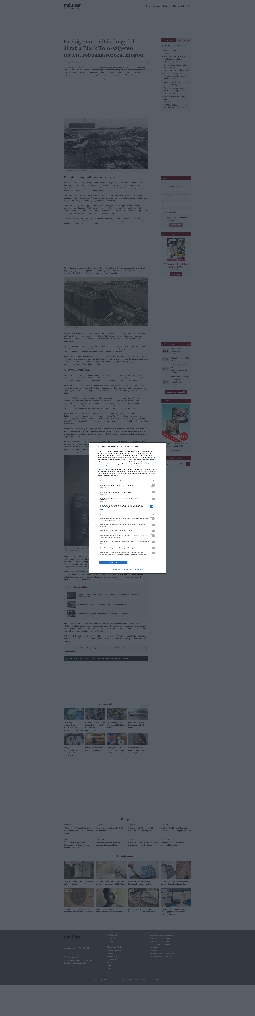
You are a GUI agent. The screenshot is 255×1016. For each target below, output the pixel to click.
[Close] (162, 447)
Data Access (127, 569)
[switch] (152, 485)
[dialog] (127, 508)
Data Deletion (116, 569)
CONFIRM (113, 562)
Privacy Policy (138, 569)
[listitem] (127, 481)
